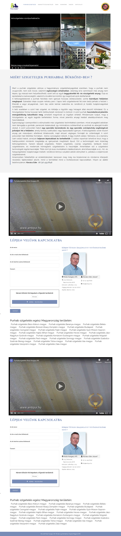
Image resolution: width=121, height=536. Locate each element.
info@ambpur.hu (87, 284)
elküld (15, 311)
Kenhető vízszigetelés (45, 4)
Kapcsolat (79, 4)
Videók (71, 4)
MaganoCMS (76, 534)
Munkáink (63, 4)
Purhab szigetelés (29, 4)
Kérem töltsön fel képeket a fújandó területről (34, 293)
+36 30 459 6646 (87, 280)
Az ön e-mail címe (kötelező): (19, 254)
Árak (56, 4)
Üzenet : (12, 269)
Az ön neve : (14, 247)
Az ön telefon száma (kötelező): (20, 262)
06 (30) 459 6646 (45, 162)
